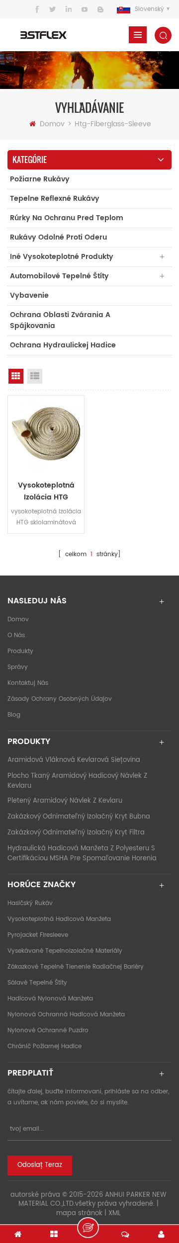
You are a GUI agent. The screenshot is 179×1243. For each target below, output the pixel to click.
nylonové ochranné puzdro (48, 1030)
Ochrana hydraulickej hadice (63, 345)
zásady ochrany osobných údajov (59, 699)
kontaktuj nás (27, 683)
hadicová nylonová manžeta (50, 998)
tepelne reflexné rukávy (54, 198)
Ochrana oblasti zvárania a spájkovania (60, 320)
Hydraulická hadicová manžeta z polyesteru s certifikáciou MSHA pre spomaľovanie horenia (82, 853)
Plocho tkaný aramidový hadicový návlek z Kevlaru (77, 781)
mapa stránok (79, 1213)
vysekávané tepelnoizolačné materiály (64, 951)
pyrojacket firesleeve (37, 935)
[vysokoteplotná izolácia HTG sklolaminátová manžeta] (46, 434)
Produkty (20, 651)
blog (13, 715)
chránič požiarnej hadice (44, 1046)
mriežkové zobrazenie (15, 376)
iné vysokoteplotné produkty (61, 256)
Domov (52, 124)
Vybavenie (29, 295)
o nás (16, 635)
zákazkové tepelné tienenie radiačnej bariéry (75, 967)
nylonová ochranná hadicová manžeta (66, 1014)
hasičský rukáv (30, 903)
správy (17, 667)
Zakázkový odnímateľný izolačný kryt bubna (78, 817)
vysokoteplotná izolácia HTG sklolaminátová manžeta (46, 491)
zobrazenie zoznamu (34, 376)
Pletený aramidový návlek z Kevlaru (64, 801)
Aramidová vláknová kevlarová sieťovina (73, 760)
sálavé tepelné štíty (37, 983)
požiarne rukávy (40, 179)
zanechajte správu (88, 1227)
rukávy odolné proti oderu (58, 237)
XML (114, 1213)
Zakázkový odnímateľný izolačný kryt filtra (76, 833)
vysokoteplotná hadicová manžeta (59, 919)
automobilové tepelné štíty (59, 276)
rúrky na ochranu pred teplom (66, 218)
